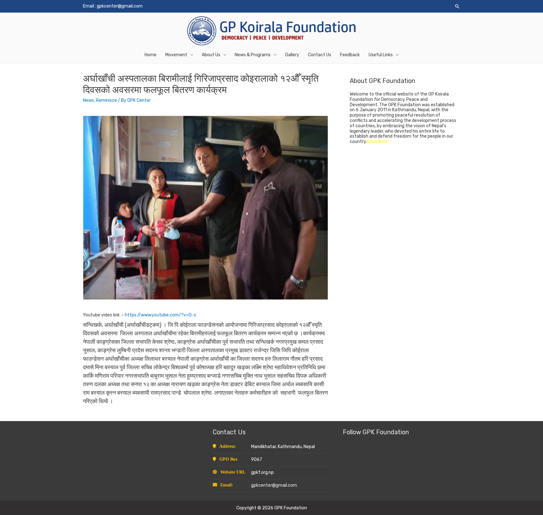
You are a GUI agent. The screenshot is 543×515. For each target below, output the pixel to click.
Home (150, 55)
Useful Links (381, 55)
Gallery (292, 55)
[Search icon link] (457, 6)
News (88, 100)
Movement (176, 55)
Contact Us (319, 55)
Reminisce (106, 100)
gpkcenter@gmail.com (120, 6)
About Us (211, 55)
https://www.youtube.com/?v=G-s (160, 315)
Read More (377, 141)
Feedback (350, 55)
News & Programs (253, 55)
